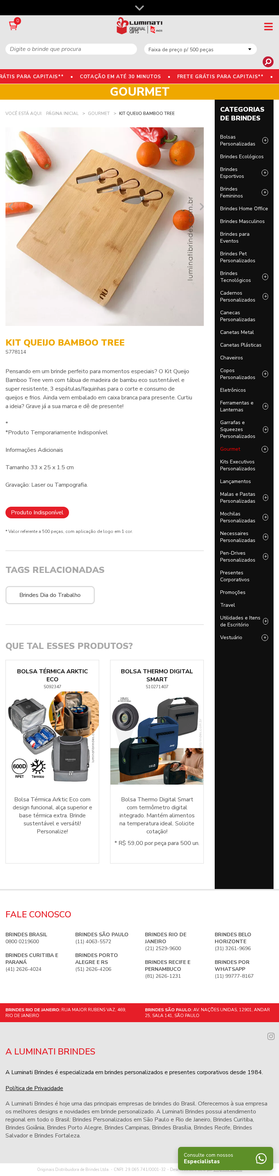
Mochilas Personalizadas (237, 517)
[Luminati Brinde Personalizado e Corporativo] (139, 25)
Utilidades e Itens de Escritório (240, 621)
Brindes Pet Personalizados (237, 257)
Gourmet (230, 449)
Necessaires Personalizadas (237, 537)
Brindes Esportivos (232, 173)
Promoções (233, 592)
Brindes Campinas (126, 1128)
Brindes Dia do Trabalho (50, 595)
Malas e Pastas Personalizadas (237, 498)
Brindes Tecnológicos (235, 277)
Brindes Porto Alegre (74, 1128)
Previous (9, 207)
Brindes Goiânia (24, 1128)
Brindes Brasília (171, 1128)
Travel (227, 605)
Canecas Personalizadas (237, 316)
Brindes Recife (212, 1128)
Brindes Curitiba (233, 1120)
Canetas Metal (237, 332)
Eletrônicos (233, 390)
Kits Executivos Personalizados (237, 465)
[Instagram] (271, 1035)
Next (200, 207)
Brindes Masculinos (242, 221)
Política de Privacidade (34, 1088)
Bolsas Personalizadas (237, 140)
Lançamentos (235, 481)
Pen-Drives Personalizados (237, 556)
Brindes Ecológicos (242, 156)
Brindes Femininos (231, 192)
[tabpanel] (104, 226)
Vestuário (231, 637)
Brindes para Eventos (235, 237)
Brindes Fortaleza (57, 1136)
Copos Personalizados (237, 374)
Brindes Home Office (244, 208)
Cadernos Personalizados (237, 296)
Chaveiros (231, 357)
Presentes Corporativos (235, 576)
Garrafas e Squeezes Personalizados (237, 429)
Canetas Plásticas (241, 345)
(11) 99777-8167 (234, 969)
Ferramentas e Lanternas (237, 406)
